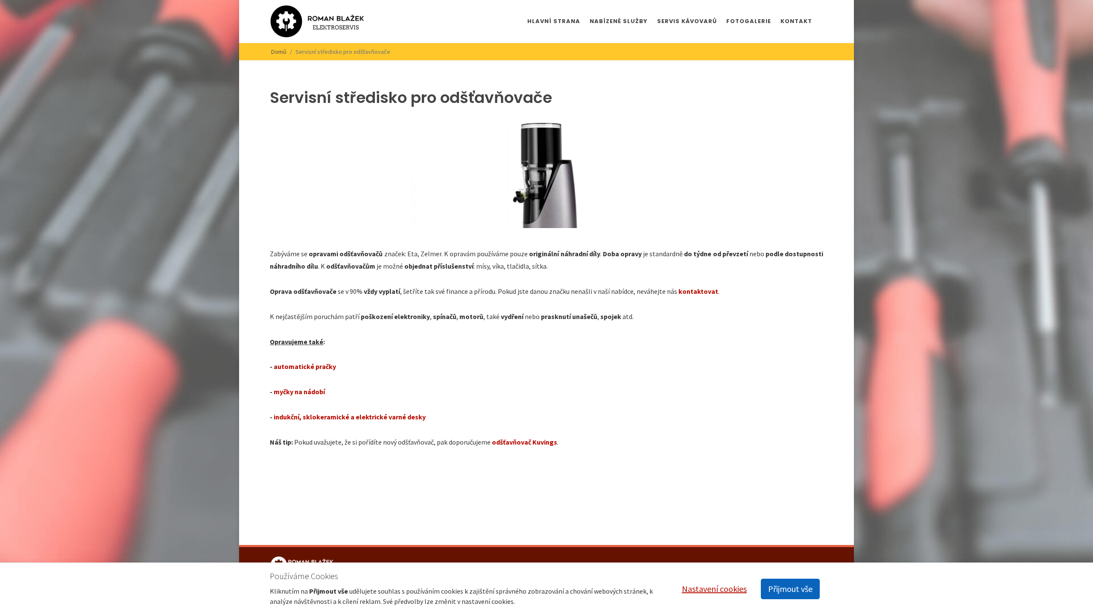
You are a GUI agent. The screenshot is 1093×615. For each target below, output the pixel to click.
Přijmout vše (790, 588)
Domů (278, 52)
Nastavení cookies (714, 588)
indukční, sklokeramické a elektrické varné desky (350, 417)
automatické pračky (305, 366)
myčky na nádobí (299, 391)
